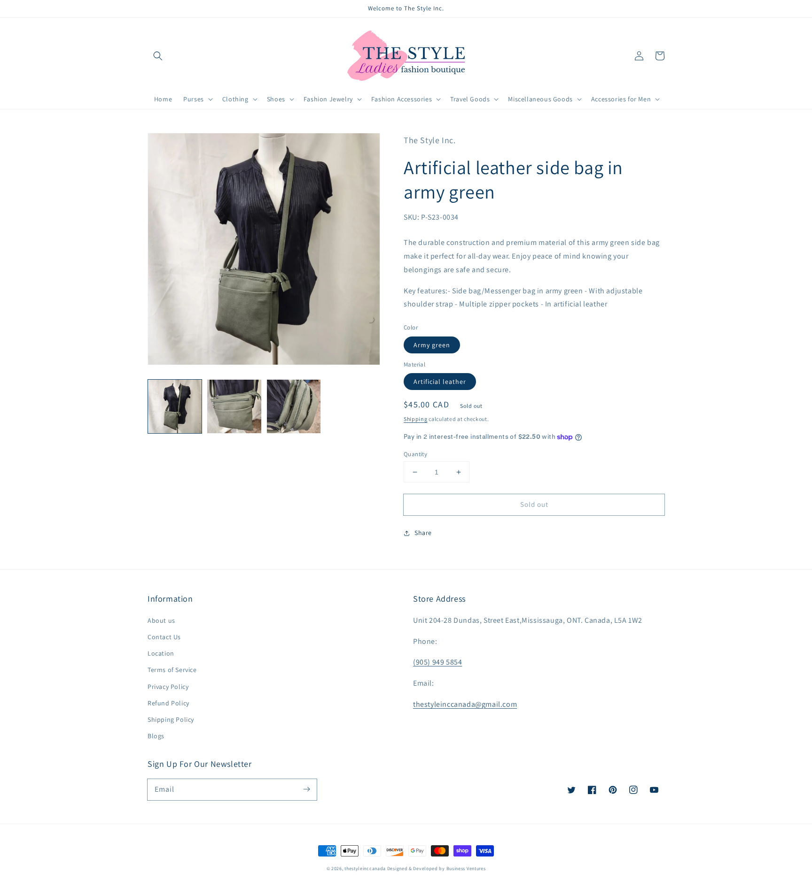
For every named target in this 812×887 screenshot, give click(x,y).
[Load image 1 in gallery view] (175, 406)
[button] (158, 56)
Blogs (156, 736)
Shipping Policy (171, 719)
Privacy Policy (168, 686)
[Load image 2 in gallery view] (234, 406)
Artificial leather (440, 381)
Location (161, 653)
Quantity (415, 454)
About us (161, 620)
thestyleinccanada (365, 868)
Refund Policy (168, 703)
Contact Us (164, 637)
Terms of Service (172, 669)
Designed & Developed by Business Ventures (436, 868)
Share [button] (423, 532)
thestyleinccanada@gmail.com (465, 704)
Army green (432, 345)
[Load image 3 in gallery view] (293, 406)
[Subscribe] (306, 789)
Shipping (416, 418)
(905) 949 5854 (437, 662)
